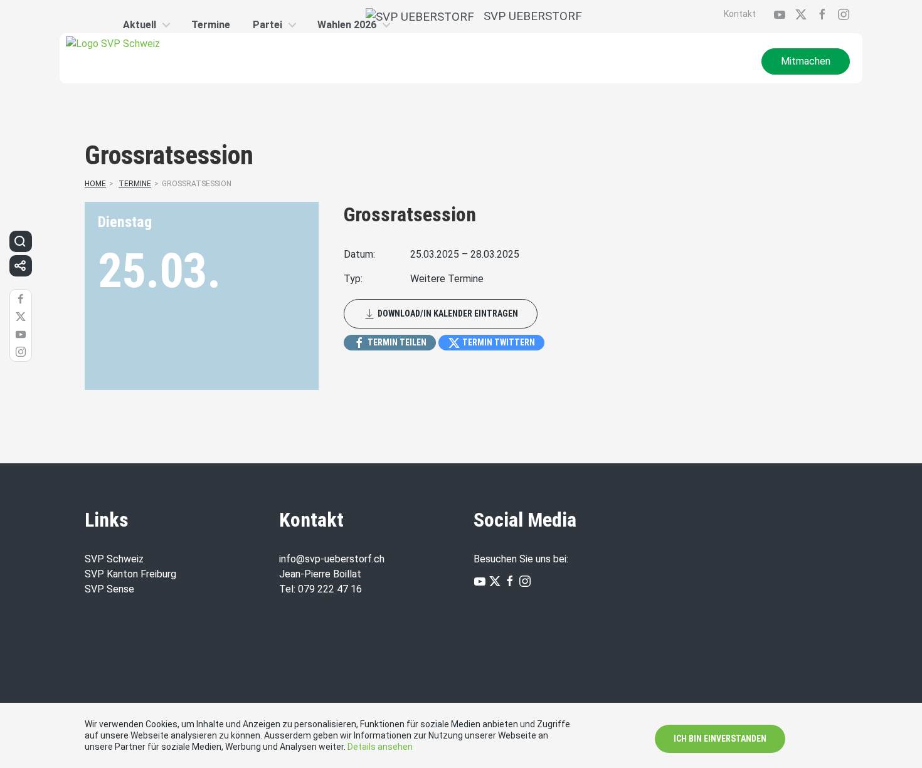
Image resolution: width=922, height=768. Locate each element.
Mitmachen (805, 61)
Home (95, 183)
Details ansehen (380, 747)
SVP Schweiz (115, 559)
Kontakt (740, 14)
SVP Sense (109, 589)
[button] (20, 241)
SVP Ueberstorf (528, 16)
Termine (135, 183)
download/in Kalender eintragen (447, 313)
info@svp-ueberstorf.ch (331, 559)
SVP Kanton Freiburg (130, 574)
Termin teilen (396, 342)
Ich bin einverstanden (720, 739)
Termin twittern (497, 342)
